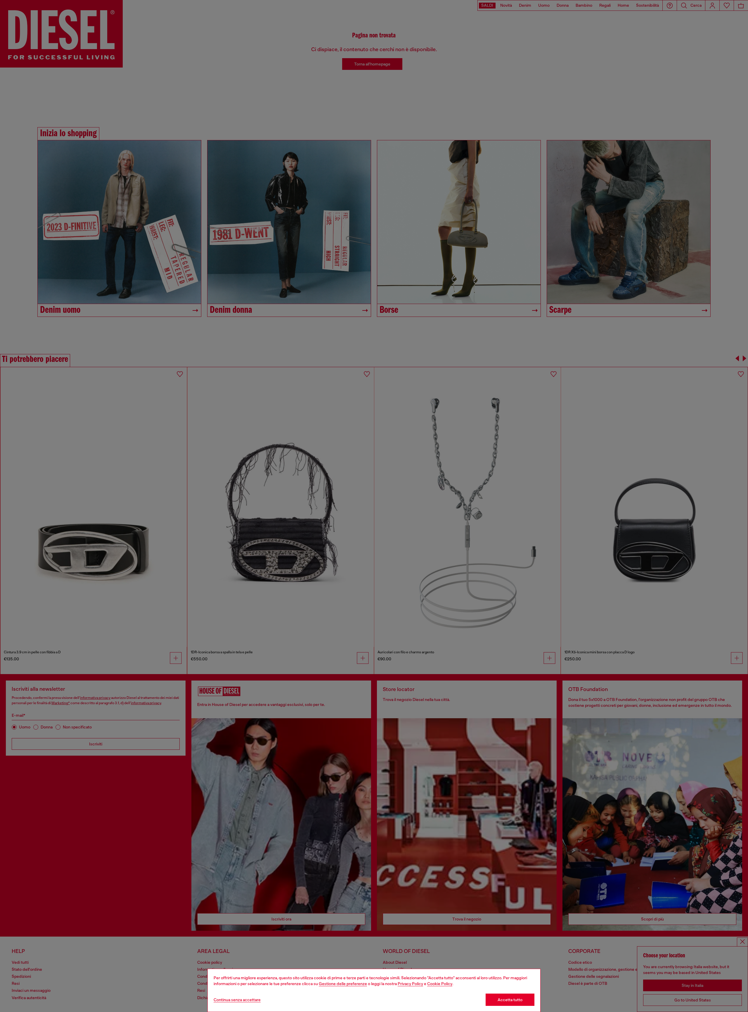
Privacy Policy (410, 983)
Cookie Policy (439, 983)
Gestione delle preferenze (343, 983)
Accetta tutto (510, 999)
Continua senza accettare (237, 999)
